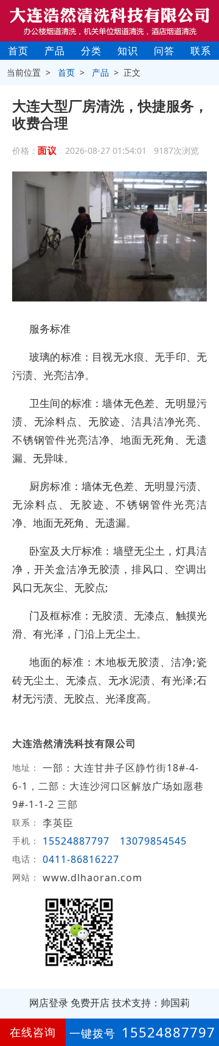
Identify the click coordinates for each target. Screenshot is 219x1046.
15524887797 (76, 841)
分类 (91, 50)
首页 (18, 50)
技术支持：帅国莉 (151, 1002)
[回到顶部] (203, 999)
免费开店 (90, 1002)
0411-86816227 (81, 859)
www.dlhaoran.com (92, 877)
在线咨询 (33, 1032)
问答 (164, 50)
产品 (54, 50)
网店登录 (48, 1002)
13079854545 (153, 841)
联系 (200, 50)
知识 (127, 50)
